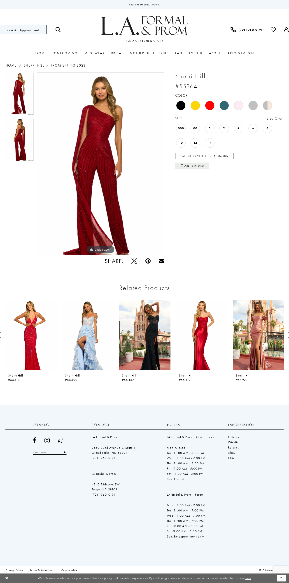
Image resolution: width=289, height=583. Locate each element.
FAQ (231, 458)
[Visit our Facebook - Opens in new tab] (34, 440)
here (248, 578)
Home (11, 65)
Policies (233, 437)
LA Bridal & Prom (104, 474)
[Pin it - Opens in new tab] (148, 261)
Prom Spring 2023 (68, 65)
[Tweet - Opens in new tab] (134, 261)
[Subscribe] (65, 452)
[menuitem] (58, 29)
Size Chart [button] (275, 118)
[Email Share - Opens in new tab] (161, 261)
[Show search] (58, 29)
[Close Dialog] (7, 578)
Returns (233, 447)
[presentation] (31, 335)
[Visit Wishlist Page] (273, 29)
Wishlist (234, 442)
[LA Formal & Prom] (144, 29)
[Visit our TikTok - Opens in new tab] (60, 440)
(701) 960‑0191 (103, 458)
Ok (282, 578)
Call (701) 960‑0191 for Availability (204, 156)
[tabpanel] (19, 95)
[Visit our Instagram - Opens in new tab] (47, 440)
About (232, 453)
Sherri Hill (34, 65)
